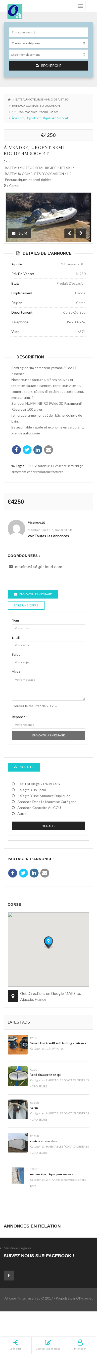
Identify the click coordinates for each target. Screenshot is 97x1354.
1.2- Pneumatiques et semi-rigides (35, 112)
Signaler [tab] (26, 767)
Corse (14, 185)
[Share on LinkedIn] (37, 449)
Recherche (51, 65)
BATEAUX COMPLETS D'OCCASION (36, 105)
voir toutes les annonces (48, 536)
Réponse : (19, 717)
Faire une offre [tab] (26, 605)
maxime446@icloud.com (38, 566)
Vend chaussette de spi (45, 1075)
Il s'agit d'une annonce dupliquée (43, 796)
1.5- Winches (55, 1048)
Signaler (48, 826)
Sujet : (17, 654)
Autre (22, 813)
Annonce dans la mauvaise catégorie (46, 802)
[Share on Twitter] (27, 449)
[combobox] (48, 54)
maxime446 (36, 523)
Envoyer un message (48, 735)
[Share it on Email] (48, 449)
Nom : (16, 620)
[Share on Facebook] (16, 449)
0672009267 (76, 322)
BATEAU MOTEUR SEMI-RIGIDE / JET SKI (42, 99)
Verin (34, 1108)
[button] (48, 943)
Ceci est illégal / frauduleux (38, 784)
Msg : (16, 671)
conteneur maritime (44, 1141)
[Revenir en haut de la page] (81, 1323)
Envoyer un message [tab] (35, 594)
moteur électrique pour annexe (51, 1174)
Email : (16, 637)
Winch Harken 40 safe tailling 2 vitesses (58, 1043)
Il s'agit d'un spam (31, 790)
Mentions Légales (17, 1248)
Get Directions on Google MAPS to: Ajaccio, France (50, 996)
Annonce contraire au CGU (39, 807)
